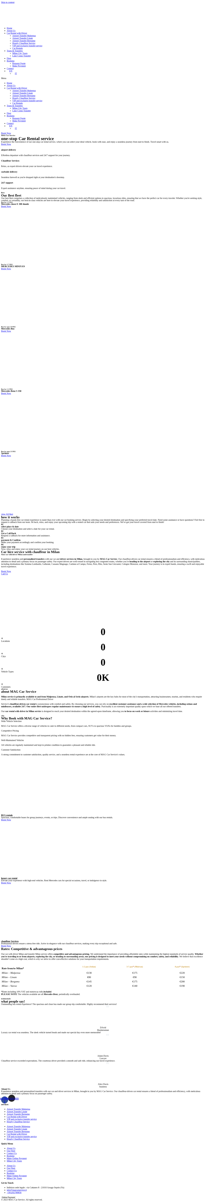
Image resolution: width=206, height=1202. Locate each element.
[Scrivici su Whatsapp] (199, 1195)
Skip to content (7, 2)
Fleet (9, 58)
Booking (10, 61)
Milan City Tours (19, 53)
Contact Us (12, 1153)
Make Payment (19, 66)
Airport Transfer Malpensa (24, 35)
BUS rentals (7, 815)
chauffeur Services (10, 941)
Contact (10, 68)
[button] (103, 78)
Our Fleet (11, 1151)
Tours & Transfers (15, 51)
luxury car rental (9, 878)
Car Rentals (17, 48)
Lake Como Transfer (21, 56)
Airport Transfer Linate (22, 38)
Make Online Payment (17, 1158)
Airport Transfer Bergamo (23, 41)
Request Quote (19, 63)
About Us (11, 30)
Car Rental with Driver (17, 33)
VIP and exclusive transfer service (27, 46)
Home (9, 28)
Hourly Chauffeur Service (23, 43)
